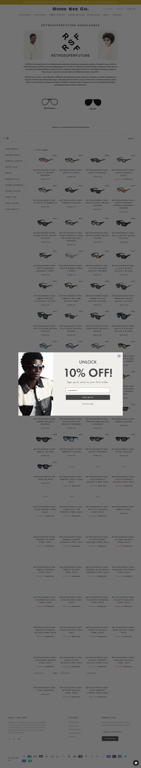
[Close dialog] (119, 356)
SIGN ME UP (87, 397)
